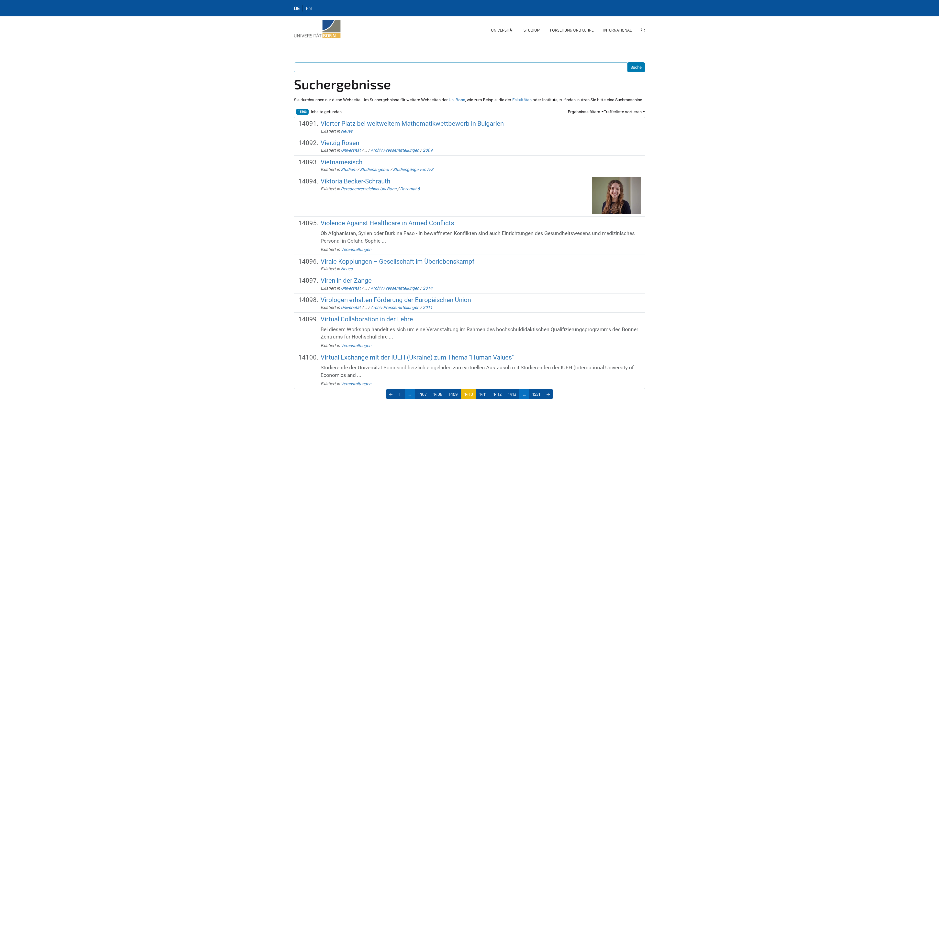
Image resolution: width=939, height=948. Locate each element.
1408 (437, 394)
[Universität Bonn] (317, 29)
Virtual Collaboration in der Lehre (367, 319)
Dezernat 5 (410, 188)
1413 (512, 394)
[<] (391, 394)
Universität (502, 30)
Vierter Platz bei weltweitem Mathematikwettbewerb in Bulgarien (412, 123)
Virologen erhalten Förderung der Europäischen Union (396, 300)
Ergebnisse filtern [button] (584, 111)
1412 (497, 394)
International (617, 30)
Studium (532, 30)
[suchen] (641, 33)
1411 (483, 394)
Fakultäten (522, 99)
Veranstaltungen (356, 249)
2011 (428, 307)
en (309, 8)
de (297, 8)
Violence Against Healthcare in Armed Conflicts (387, 223)
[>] (548, 394)
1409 (453, 394)
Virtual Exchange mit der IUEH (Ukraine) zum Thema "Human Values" (417, 357)
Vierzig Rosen (340, 143)
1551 (536, 394)
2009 (428, 150)
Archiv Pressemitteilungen (395, 150)
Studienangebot (374, 169)
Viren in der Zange (346, 280)
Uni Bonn (457, 99)
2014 (428, 288)
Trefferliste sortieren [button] (623, 111)
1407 (422, 394)
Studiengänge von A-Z (413, 169)
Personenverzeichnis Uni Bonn (368, 188)
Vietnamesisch (341, 162)
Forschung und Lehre (572, 30)
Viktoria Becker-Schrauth (355, 181)
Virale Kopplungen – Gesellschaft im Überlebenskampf (397, 261)
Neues (347, 131)
